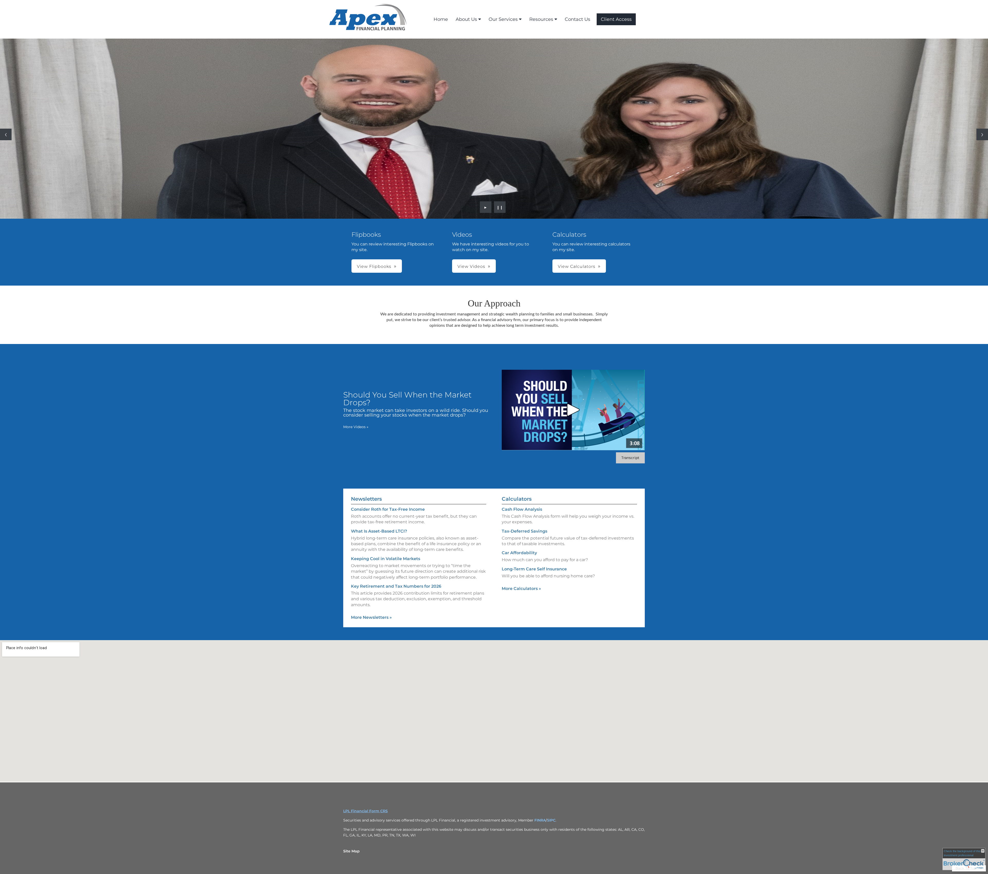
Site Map (351, 851)
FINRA (540, 820)
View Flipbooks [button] (374, 266)
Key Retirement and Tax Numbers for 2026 (396, 586)
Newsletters (366, 499)
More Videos (355, 427)
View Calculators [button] (576, 266)
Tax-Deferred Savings (524, 531)
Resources (541, 19)
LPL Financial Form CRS (365, 811)
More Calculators (521, 588)
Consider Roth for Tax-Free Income (388, 509)
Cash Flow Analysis (522, 509)
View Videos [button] (471, 266)
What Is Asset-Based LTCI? (379, 531)
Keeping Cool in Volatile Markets (385, 558)
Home (441, 19)
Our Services (503, 19)
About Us (466, 19)
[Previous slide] (6, 134)
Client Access (616, 19)
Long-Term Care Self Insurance (534, 569)
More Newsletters (371, 617)
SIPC (551, 820)
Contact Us (577, 19)
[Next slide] (982, 134)
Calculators (517, 499)
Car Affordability (519, 552)
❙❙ (500, 207)
